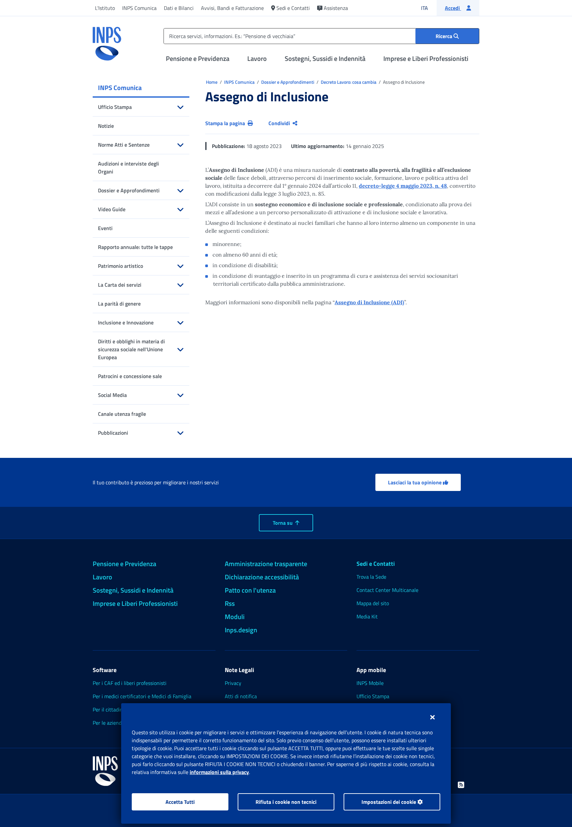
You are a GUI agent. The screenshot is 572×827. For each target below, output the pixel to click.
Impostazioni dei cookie (389, 802)
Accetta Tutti (180, 802)
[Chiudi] (432, 717)
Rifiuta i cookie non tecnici (286, 802)
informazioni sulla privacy (219, 772)
